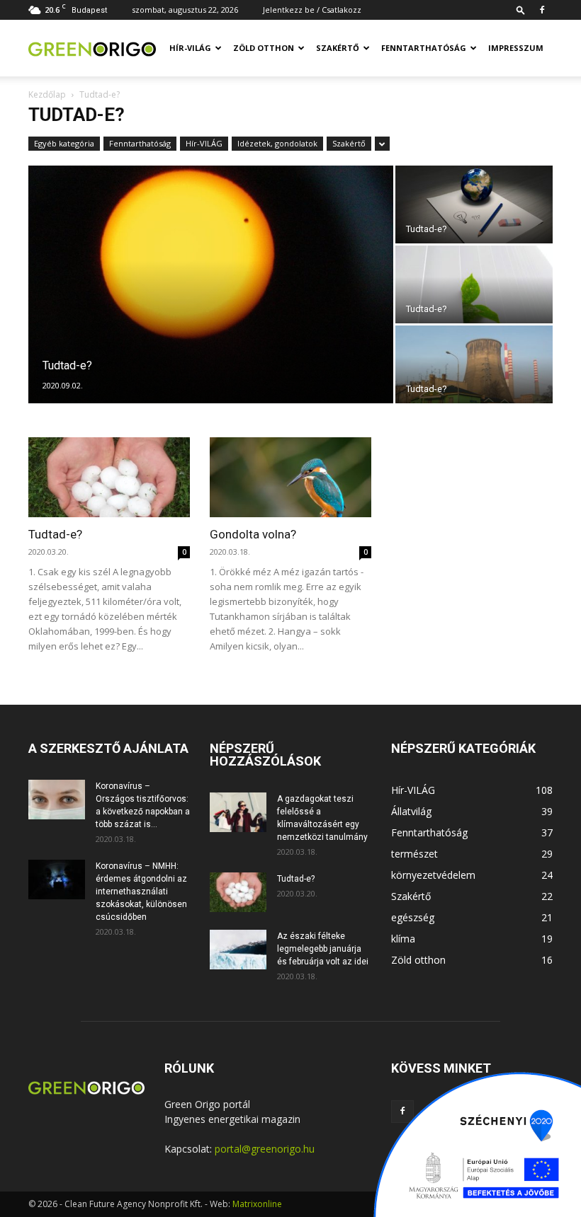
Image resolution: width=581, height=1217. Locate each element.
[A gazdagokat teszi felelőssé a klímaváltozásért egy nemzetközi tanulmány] (238, 812)
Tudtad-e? (55, 534)
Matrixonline (257, 1204)
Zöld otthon (263, 47)
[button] (520, 9)
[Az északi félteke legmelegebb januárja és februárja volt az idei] (238, 949)
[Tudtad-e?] (210, 285)
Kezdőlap (47, 94)
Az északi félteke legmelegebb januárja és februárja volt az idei (322, 949)
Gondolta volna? (253, 534)
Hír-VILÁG (190, 47)
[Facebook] (542, 10)
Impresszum (515, 47)
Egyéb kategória (64, 143)
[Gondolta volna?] (290, 477)
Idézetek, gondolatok (277, 143)
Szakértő (337, 47)
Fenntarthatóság (423, 47)
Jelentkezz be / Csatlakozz (312, 9)
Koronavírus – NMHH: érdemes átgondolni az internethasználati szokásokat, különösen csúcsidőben (141, 891)
